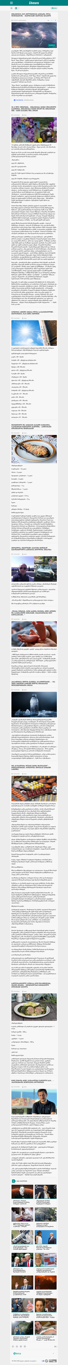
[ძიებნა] (11, 8)
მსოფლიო (52, 45)
